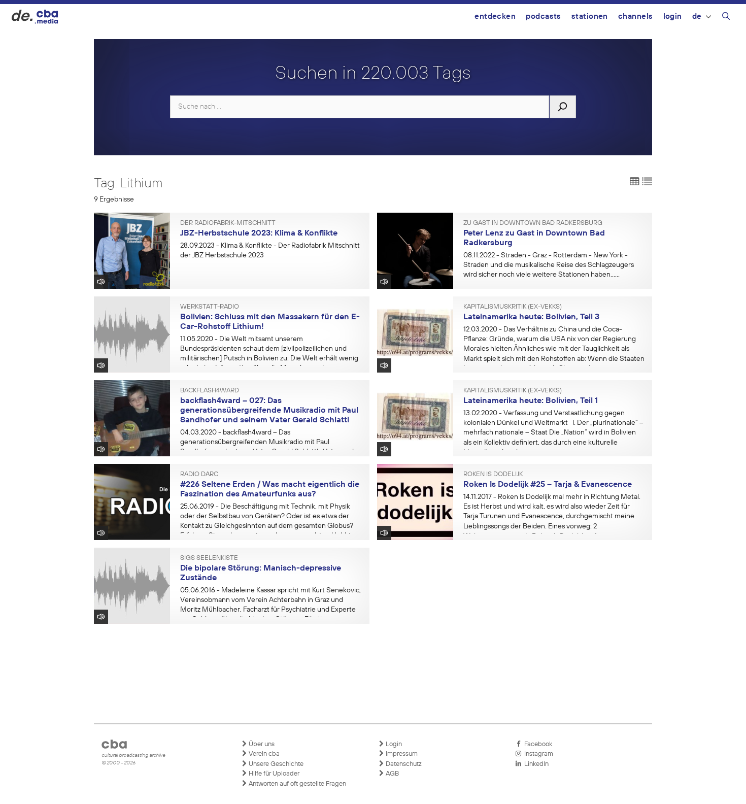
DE (697, 16)
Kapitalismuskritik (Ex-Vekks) (512, 307)
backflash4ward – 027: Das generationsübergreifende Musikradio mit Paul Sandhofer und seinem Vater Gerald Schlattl (269, 410)
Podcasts (543, 16)
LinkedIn (535, 764)
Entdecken (495, 16)
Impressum (401, 754)
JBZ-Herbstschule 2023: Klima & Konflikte (258, 233)
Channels (635, 16)
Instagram (537, 754)
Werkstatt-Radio (209, 307)
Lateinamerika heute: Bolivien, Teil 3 (531, 317)
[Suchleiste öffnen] (726, 17)
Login (672, 16)
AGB (391, 773)
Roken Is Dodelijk (493, 475)
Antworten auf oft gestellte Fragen (296, 784)
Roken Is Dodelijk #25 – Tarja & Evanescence (547, 485)
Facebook (536, 744)
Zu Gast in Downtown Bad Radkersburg (532, 223)
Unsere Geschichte (275, 764)
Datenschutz (403, 764)
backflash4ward (209, 391)
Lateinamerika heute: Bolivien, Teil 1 (530, 401)
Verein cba (263, 754)
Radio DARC (199, 475)
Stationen (589, 16)
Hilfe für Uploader (273, 773)
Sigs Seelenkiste (209, 558)
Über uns (261, 744)
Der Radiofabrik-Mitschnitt (228, 223)
